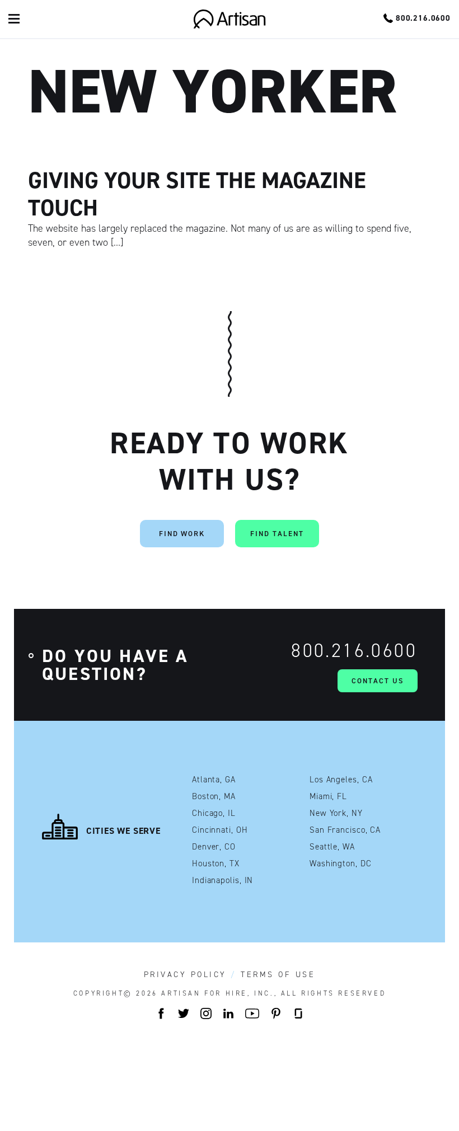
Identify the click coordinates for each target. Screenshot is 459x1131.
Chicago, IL (214, 813)
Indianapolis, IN (222, 880)
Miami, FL (328, 796)
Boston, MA (214, 796)
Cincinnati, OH (220, 830)
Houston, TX (216, 864)
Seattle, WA (332, 847)
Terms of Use (278, 975)
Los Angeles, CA (341, 780)
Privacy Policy (185, 975)
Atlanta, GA (214, 780)
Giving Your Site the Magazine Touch (197, 194)
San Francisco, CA (345, 830)
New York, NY (336, 813)
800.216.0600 (354, 650)
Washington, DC (341, 864)
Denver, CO (214, 847)
